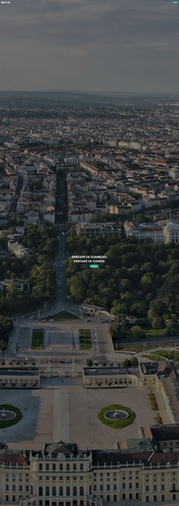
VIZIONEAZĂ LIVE (94, 266)
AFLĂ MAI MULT (84, 266)
